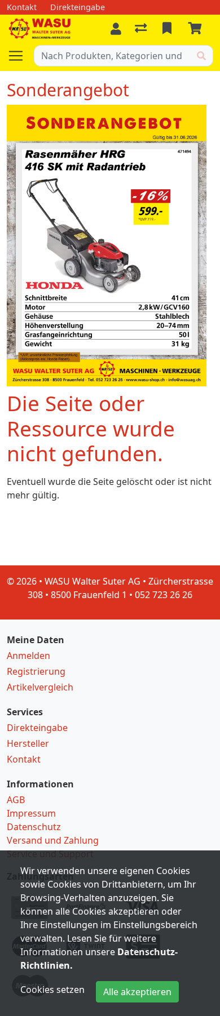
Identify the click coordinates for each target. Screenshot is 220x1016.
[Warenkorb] (197, 29)
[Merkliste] (168, 28)
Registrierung (36, 671)
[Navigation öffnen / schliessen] (20, 56)
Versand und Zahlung (53, 840)
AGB (16, 800)
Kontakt (24, 759)
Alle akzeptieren (137, 992)
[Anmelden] (116, 29)
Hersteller (28, 743)
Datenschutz (34, 827)
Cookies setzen (52, 989)
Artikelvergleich (40, 687)
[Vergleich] (142, 28)
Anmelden (28, 655)
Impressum (31, 813)
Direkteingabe (37, 727)
